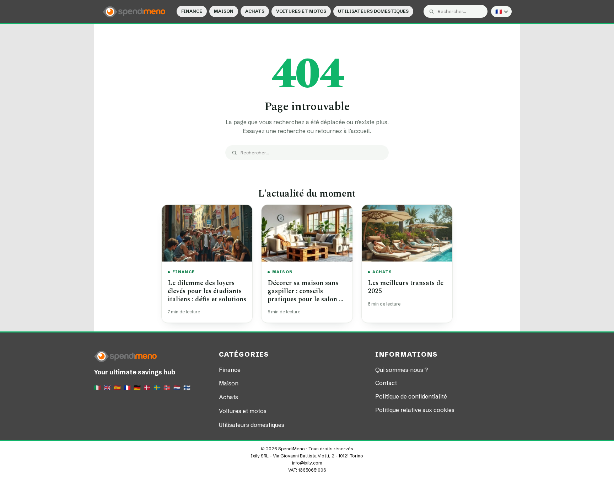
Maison (223, 11)
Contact (386, 382)
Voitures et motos (301, 11)
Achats (254, 11)
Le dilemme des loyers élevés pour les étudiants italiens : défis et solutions (207, 291)
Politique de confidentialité (411, 396)
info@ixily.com (307, 463)
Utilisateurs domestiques (373, 11)
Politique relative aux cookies (414, 409)
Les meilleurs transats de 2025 (405, 287)
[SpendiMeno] (134, 11)
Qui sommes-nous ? (401, 369)
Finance (191, 11)
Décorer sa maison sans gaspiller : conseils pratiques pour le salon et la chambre (306, 295)
